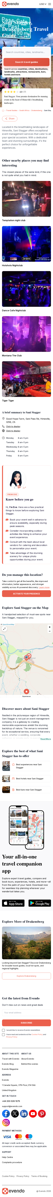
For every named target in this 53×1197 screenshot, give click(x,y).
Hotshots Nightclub (12, 265)
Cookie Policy (37, 1034)
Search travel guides (26, 62)
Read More (45, 739)
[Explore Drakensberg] (26, 943)
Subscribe (26, 1023)
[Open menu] (49, 4)
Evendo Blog (8, 1064)
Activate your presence (26, 594)
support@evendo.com (12, 1106)
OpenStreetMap (8, 624)
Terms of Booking (39, 1176)
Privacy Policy (11, 1037)
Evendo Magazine (10, 1069)
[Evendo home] (13, 1191)
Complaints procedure (12, 1162)
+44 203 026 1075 (11, 1101)
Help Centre (7, 1157)
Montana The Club (12, 355)
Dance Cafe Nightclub (14, 310)
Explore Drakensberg (26, 976)
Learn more (44, 587)
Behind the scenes (29, 1064)
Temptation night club (13, 220)
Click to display (13, 426)
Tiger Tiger (8, 400)
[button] (26, 658)
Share (12, 118)
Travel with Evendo (10, 1059)
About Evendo (27, 1059)
